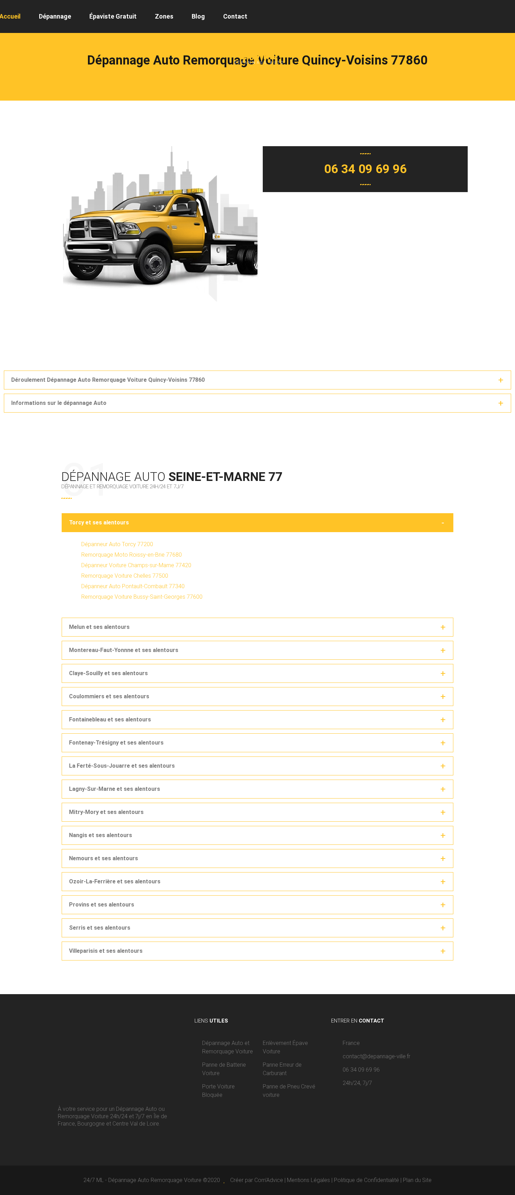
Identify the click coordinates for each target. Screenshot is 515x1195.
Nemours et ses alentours (103, 858)
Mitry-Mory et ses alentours (106, 812)
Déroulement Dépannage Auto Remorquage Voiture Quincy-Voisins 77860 (108, 379)
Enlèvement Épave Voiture (285, 1047)
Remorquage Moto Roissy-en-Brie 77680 (131, 554)
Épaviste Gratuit (113, 16)
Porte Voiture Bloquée (218, 1090)
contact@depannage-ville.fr (376, 1056)
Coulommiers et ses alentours (109, 696)
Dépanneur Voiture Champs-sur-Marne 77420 (136, 565)
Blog (198, 16)
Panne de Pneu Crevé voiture (289, 1090)
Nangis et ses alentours (100, 835)
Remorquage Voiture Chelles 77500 (124, 575)
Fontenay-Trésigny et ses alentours (116, 742)
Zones (164, 16)
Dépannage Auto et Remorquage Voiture (227, 1047)
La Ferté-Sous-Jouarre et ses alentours (122, 765)
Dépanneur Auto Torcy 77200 (117, 544)
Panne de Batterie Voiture (224, 1069)
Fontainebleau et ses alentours (110, 719)
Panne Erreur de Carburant (282, 1069)
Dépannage (55, 16)
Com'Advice (268, 1180)
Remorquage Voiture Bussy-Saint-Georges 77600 (141, 596)
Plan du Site (417, 1180)
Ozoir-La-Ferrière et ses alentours (114, 881)
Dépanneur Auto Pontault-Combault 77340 (133, 586)
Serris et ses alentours (99, 927)
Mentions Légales (308, 1180)
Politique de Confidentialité (366, 1180)
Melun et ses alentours (99, 627)
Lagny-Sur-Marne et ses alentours (114, 789)
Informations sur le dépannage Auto (59, 403)
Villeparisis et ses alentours (106, 951)
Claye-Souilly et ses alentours (108, 673)
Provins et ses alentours (101, 904)
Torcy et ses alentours (99, 522)
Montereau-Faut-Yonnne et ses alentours (123, 650)
